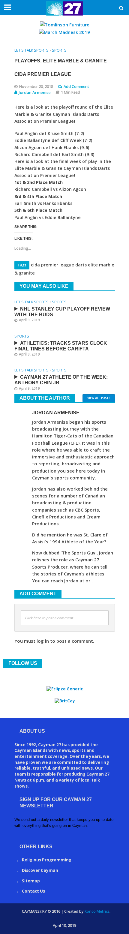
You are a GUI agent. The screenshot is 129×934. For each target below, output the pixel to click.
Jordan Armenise (35, 92)
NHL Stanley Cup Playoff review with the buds (62, 311)
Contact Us (33, 891)
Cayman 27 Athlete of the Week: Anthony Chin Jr (61, 379)
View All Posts (98, 398)
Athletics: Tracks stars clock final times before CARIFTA (60, 346)
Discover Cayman (40, 870)
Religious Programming (46, 860)
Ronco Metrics (97, 911)
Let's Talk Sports (31, 50)
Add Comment (76, 86)
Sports (59, 50)
